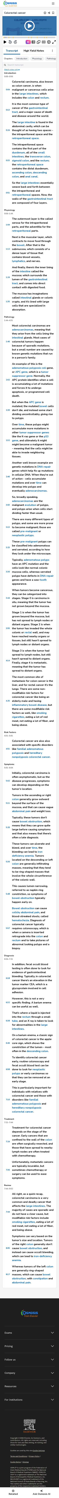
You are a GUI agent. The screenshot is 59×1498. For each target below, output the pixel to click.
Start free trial (29, 771)
